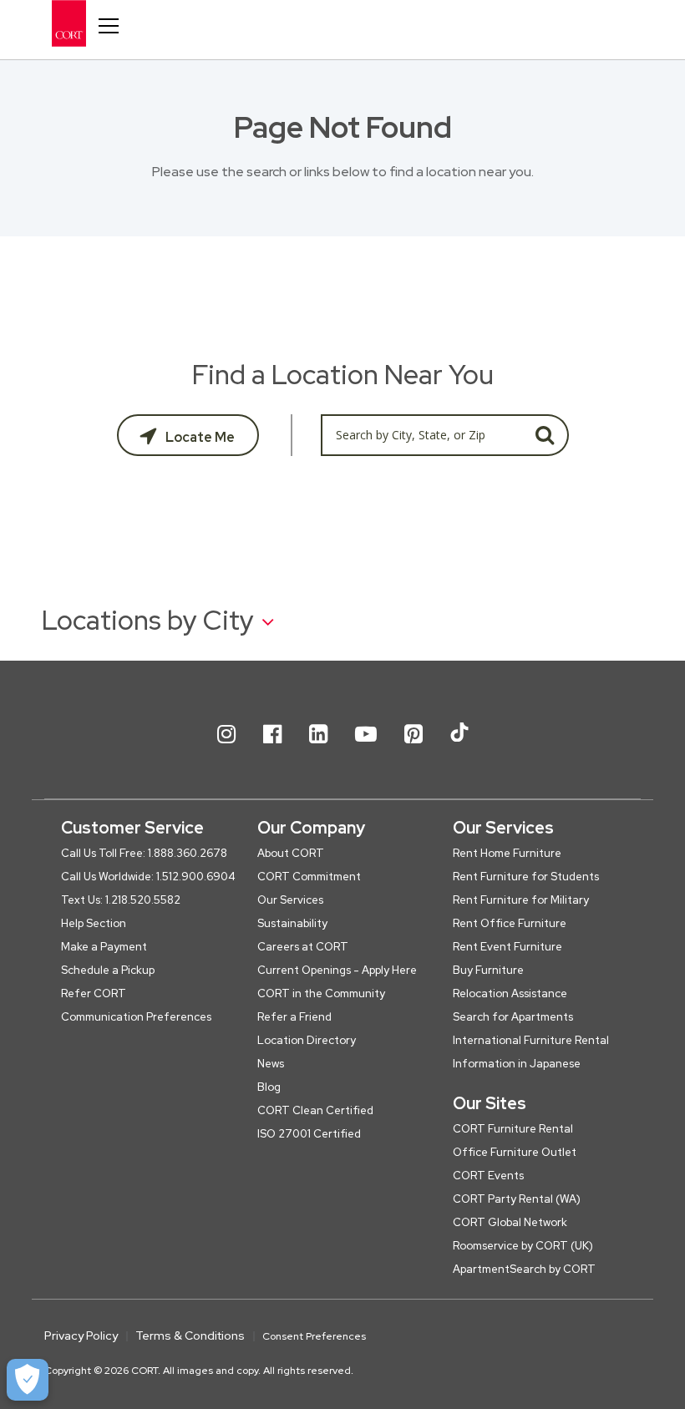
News (270, 1064)
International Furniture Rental (531, 1040)
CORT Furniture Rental (513, 1129)
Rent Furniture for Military (521, 900)
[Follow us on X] (459, 747)
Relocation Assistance (510, 993)
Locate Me (199, 437)
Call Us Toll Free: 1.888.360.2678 (144, 853)
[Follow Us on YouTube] (365, 747)
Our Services (290, 900)
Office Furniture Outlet (514, 1152)
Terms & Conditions (190, 1335)
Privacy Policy (81, 1335)
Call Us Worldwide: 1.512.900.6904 (148, 876)
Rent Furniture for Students (526, 876)
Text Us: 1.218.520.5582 (120, 900)
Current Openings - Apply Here (337, 970)
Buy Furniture (488, 970)
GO (545, 435)
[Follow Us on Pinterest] (413, 747)
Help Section (93, 923)
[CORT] (83, 23)
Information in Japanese (517, 1064)
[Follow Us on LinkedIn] (318, 747)
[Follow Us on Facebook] (272, 747)
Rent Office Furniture (509, 923)
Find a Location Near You (343, 375)
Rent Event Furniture (507, 947)
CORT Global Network (510, 1222)
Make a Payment (104, 947)
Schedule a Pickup (108, 970)
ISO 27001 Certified (309, 1134)
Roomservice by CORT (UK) (523, 1246)
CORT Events (488, 1175)
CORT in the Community (321, 993)
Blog (269, 1087)
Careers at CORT (302, 947)
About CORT (290, 853)
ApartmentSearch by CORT (524, 1269)
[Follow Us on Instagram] (226, 747)
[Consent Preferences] (27, 1380)
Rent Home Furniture (507, 853)
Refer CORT (93, 993)
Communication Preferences (136, 1017)
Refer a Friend (294, 1017)
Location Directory (306, 1040)
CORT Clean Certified (315, 1110)
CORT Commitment (309, 876)
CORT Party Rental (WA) (517, 1199)
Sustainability (292, 923)
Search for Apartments (513, 1017)
